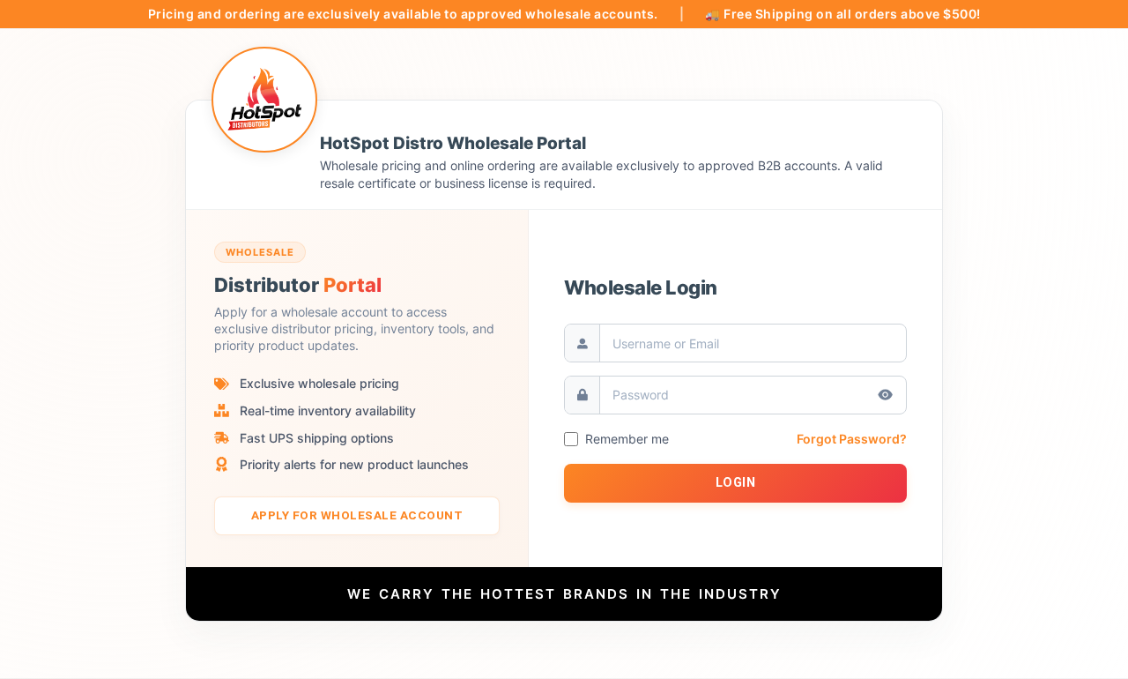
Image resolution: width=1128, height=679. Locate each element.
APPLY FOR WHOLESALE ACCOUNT (357, 515)
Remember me (627, 439)
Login (736, 482)
